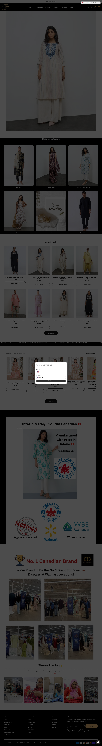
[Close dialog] (66, 363)
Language (38, 375)
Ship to (38, 369)
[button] (91, 2)
